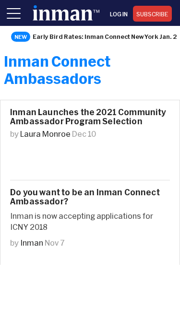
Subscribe (152, 14)
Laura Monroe (45, 133)
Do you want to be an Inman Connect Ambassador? (85, 197)
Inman (31, 242)
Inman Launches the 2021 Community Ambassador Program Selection (88, 116)
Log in (119, 14)
